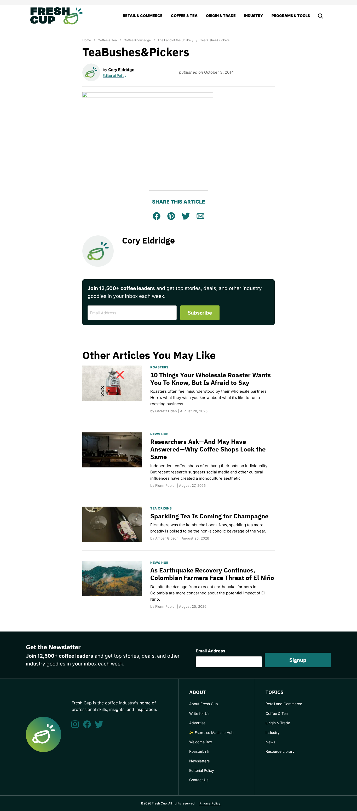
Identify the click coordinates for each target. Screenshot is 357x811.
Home (86, 40)
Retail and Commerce (284, 704)
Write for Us (199, 713)
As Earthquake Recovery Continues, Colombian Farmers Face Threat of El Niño (212, 574)
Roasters (159, 367)
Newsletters (199, 761)
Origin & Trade (221, 15)
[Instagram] (75, 724)
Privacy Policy (210, 803)
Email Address (210, 650)
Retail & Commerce (143, 15)
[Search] (320, 16)
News (270, 742)
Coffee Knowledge (137, 40)
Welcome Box (200, 742)
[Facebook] (87, 724)
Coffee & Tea (184, 15)
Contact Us (198, 780)
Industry (253, 15)
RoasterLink (199, 751)
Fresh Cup (56, 16)
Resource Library (280, 751)
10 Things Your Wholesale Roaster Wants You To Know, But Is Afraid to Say (210, 379)
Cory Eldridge (121, 69)
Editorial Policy (114, 75)
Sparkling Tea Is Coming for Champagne (209, 516)
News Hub (159, 434)
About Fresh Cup (203, 704)
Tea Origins (161, 508)
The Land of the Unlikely (175, 40)
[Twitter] (99, 724)
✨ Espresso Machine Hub (211, 732)
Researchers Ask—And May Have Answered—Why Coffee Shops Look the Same (208, 449)
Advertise (197, 723)
